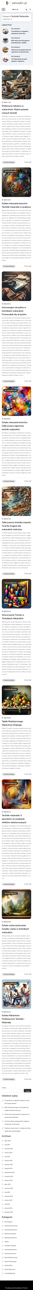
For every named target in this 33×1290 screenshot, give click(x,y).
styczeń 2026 (8, 1160)
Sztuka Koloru (9, 1265)
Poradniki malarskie (10, 1245)
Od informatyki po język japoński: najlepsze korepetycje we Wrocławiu (20, 61)
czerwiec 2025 (9, 1188)
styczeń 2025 (8, 1208)
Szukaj (4, 1088)
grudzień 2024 (9, 1212)
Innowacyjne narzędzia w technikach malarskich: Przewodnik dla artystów (14, 311)
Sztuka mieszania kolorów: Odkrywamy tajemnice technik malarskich (15, 426)
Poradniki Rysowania (11, 1249)
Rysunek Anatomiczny (11, 1257)
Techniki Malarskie (10, 74)
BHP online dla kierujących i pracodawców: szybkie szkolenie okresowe (20, 43)
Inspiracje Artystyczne (11, 1226)
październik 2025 (9, 1172)
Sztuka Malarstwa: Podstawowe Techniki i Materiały (13, 1019)
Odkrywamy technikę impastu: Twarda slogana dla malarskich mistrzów (16, 526)
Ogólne (7, 1241)
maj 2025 (7, 1192)
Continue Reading (8, 162)
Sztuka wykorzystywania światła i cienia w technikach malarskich (15, 929)
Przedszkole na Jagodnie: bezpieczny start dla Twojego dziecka (19, 33)
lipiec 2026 (8, 1140)
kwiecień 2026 (9, 1148)
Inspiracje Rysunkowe (11, 1229)
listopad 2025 (8, 1168)
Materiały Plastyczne (11, 1237)
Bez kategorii (15, 29)
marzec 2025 (8, 1200)
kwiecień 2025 (9, 1196)
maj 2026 (7, 1144)
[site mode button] (26, 9)
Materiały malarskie (10, 1233)
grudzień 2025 (9, 1164)
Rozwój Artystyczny (10, 1253)
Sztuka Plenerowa (10, 1269)
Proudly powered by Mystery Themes (16, 1288)
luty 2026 (7, 1156)
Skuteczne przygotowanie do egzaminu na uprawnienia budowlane (21, 52)
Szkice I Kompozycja (10, 1261)
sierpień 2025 (8, 1180)
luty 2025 (7, 1204)
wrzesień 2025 (9, 1176)
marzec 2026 (8, 1152)
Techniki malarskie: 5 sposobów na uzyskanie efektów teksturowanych (14, 819)
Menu (14, 9)
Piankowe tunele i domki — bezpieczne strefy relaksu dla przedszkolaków (18, 1129)
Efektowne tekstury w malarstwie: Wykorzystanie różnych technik (15, 109)
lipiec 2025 (8, 1184)
